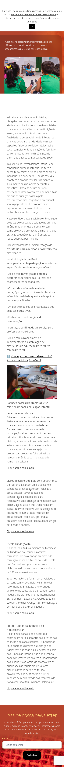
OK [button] (32, 26)
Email (5, 738)
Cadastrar (32, 755)
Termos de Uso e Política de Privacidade (33, 14)
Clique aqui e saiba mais (20, 468)
